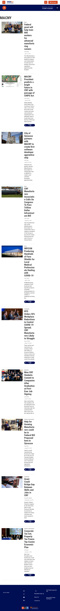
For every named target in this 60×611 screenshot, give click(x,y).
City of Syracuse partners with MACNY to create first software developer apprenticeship (29, 145)
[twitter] (36, 591)
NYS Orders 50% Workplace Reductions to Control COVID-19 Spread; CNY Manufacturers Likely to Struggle (29, 325)
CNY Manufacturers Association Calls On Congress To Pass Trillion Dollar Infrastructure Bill (29, 202)
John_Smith (26, 98)
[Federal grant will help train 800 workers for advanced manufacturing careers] (12, 27)
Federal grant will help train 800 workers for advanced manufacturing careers (29, 36)
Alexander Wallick (28, 498)
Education (26, 370)
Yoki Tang (26, 160)
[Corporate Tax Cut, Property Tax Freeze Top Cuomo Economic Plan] (12, 534)
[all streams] (57, 8)
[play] (4, 8)
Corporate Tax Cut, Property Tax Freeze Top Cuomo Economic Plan (29, 539)
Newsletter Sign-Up (39, 593)
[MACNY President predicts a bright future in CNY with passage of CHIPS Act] (12, 81)
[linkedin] (23, 600)
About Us (36, 597)
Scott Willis (26, 51)
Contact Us (37, 600)
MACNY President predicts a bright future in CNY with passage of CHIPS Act (29, 86)
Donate (53, 2)
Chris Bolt (26, 446)
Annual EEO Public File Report (50, 598)
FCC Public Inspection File (51, 591)
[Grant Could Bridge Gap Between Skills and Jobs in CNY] (12, 482)
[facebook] (23, 594)
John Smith (26, 218)
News (25, 22)
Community (26, 309)
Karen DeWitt (27, 341)
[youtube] (23, 597)
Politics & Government (29, 419)
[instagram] (23, 591)
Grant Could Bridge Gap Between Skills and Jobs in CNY (29, 487)
